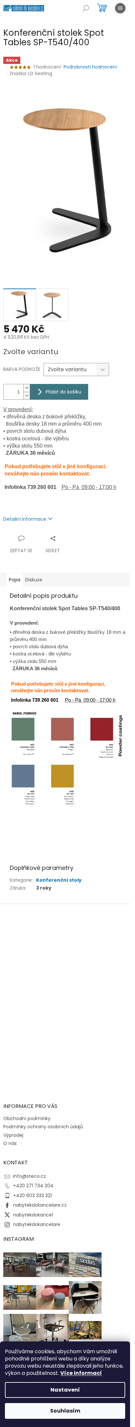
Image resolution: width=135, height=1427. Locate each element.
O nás (10, 1143)
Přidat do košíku (63, 392)
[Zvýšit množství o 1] (26, 388)
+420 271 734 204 (33, 1185)
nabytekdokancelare (36, 1224)
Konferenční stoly (59, 880)
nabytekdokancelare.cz (40, 1205)
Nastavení (65, 1390)
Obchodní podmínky (26, 1118)
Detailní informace (24, 519)
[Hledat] (85, 8)
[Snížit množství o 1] (26, 395)
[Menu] (120, 8)
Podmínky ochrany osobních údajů (43, 1126)
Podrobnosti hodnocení (90, 67)
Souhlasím (65, 1411)
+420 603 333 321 (32, 1195)
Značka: (31, 73)
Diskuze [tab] (33, 579)
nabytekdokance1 (33, 1215)
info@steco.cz (29, 1176)
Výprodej (13, 1135)
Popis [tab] (15, 579)
